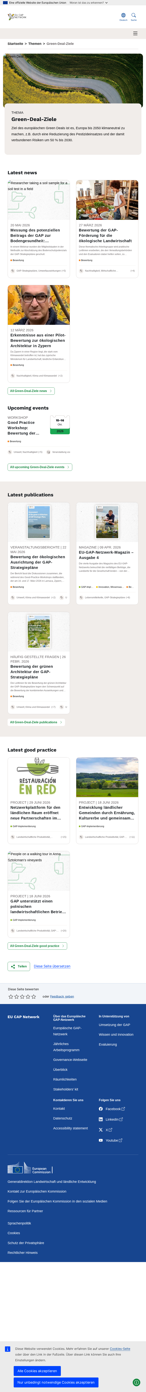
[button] (31, 391)
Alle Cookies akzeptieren (37, 1371)
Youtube (114, 1140)
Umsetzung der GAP (114, 1025)
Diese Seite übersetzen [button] (52, 966)
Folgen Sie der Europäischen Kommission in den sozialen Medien (57, 1201)
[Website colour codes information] (136, 1382)
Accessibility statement (70, 1128)
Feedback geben (62, 996)
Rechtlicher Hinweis (23, 1253)
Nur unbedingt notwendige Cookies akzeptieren (56, 1382)
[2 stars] (13, 996)
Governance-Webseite (70, 1060)
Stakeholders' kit (65, 1089)
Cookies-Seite (120, 1349)
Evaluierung (108, 1044)
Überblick (60, 1070)
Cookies (14, 1233)
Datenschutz (62, 1118)
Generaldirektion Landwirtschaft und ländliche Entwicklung (52, 1182)
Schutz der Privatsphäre (26, 1243)
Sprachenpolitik (19, 1223)
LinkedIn (115, 1119)
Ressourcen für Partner (25, 1211)
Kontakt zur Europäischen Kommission (37, 1191)
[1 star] (11, 996)
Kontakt (59, 1109)
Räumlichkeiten (65, 1079)
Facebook (116, 1109)
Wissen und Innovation (116, 1034)
